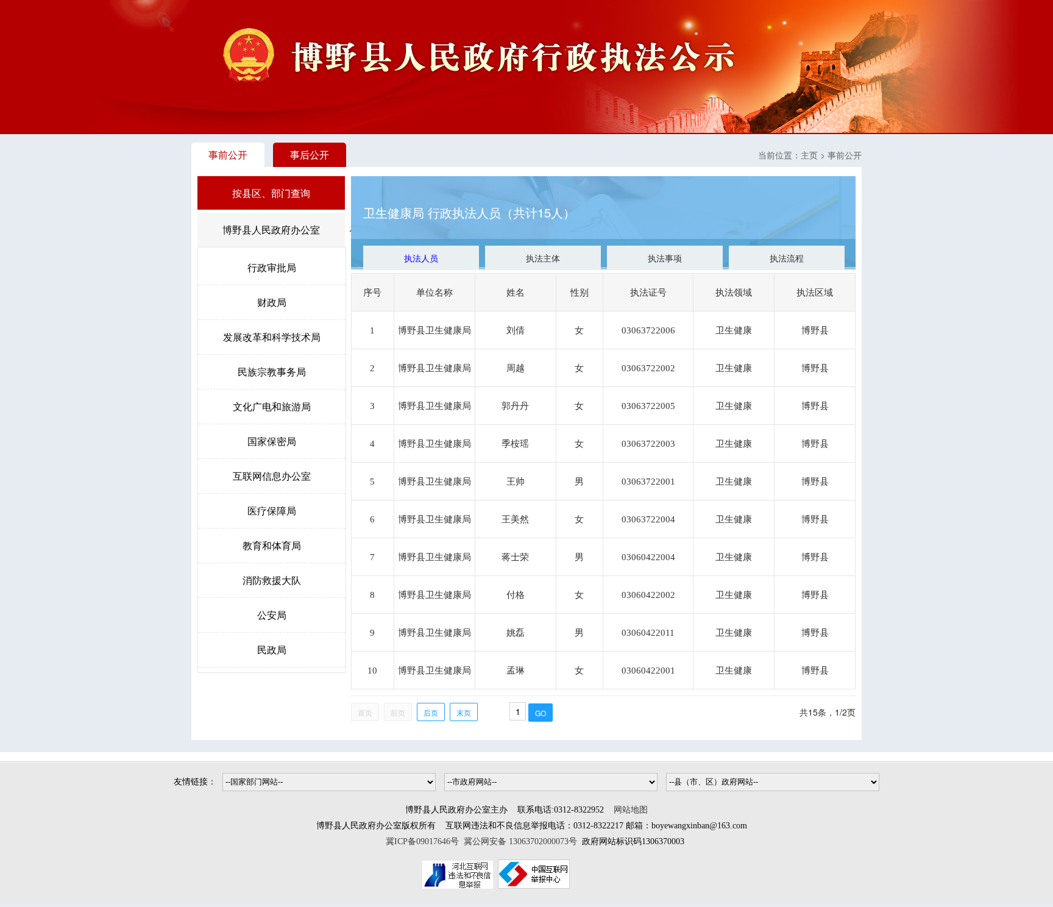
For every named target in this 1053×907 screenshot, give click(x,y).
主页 (809, 155)
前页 (398, 712)
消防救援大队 (272, 580)
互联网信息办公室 (272, 476)
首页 (365, 712)
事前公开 (227, 155)
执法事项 (665, 258)
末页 (463, 712)
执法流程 (787, 258)
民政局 (271, 649)
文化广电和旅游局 (272, 406)
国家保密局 (271, 441)
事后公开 (309, 155)
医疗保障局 (271, 510)
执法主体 (543, 258)
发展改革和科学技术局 (272, 337)
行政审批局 (271, 267)
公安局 (271, 615)
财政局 (271, 302)
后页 (431, 712)
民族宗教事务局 (272, 372)
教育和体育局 (272, 545)
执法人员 (421, 258)
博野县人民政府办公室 (271, 229)
